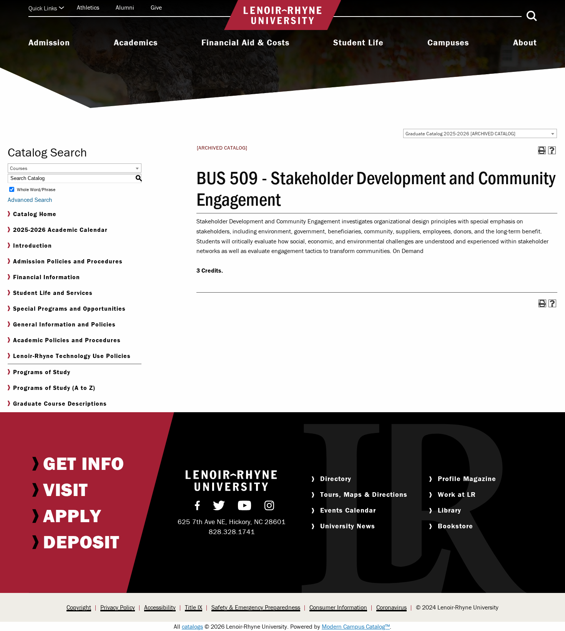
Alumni (125, 7)
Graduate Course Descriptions (60, 403)
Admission (49, 43)
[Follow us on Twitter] (219, 507)
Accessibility (160, 607)
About (525, 43)
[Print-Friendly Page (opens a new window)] (542, 150)
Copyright (78, 607)
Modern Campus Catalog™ (356, 626)
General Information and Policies (64, 324)
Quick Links (42, 8)
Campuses (448, 43)
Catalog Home (34, 214)
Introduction (32, 245)
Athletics (88, 7)
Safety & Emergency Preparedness (255, 607)
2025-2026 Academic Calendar (60, 229)
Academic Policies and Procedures (67, 340)
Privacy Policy (117, 607)
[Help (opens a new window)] (552, 150)
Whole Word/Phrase (36, 189)
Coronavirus (391, 607)
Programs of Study (41, 372)
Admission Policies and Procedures (68, 261)
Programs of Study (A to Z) (54, 387)
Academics (136, 43)
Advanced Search (30, 199)
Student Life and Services (53, 292)
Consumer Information (338, 607)
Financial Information (46, 277)
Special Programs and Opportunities (69, 308)
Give (156, 7)
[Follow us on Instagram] (269, 507)
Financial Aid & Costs (245, 43)
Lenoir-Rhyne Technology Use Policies (72, 356)
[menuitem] (49, 43)
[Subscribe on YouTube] (244, 507)
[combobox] (480, 133)
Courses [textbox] (18, 168)
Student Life (358, 43)
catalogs (192, 626)
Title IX (193, 607)
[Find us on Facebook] (197, 507)
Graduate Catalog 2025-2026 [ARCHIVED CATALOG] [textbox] (460, 133)
